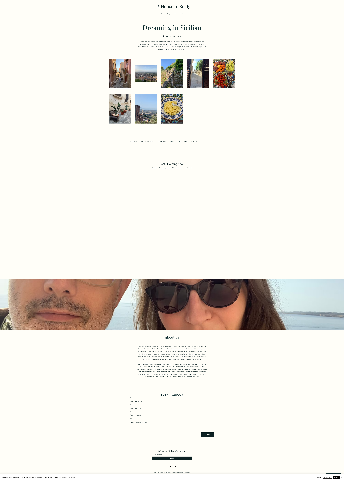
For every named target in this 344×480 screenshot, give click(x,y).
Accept (336, 477)
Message (133, 419)
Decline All (327, 477)
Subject (132, 412)
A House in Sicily (173, 6)
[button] (212, 142)
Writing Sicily (175, 141)
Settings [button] (319, 477)
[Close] (342, 477)
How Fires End (167, 356)
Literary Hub (193, 354)
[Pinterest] (170, 466)
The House (162, 141)
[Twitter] (176, 466)
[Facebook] (173, 466)
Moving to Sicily (190, 141)
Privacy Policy (71, 477)
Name (132, 397)
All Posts (133, 141)
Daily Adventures (147, 141)
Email (132, 405)
